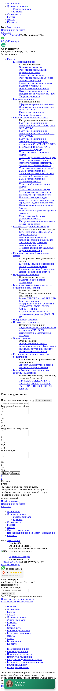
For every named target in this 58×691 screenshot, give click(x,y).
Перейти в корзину (11, 501)
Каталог (11, 612)
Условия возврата (16, 620)
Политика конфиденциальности (17, 599)
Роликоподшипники (17, 651)
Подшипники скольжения (20, 654)
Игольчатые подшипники (20, 657)
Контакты (12, 644)
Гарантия (12, 622)
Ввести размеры (43, 400)
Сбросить (15, 473)
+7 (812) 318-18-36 (10, 35)
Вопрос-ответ (14, 641)
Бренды (11, 625)
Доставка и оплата (16, 617)
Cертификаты (14, 628)
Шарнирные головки (18, 667)
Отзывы (11, 636)
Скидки (11, 614)
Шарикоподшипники (18, 649)
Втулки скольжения (17, 665)
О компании (13, 609)
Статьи (10, 638)
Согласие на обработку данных (17, 601)
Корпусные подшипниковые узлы (24, 659)
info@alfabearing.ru (10, 41)
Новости (11, 606)
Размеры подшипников (19, 633)
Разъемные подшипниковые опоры (25, 662)
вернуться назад (21, 559)
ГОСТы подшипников (18, 630)
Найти (5, 473)
